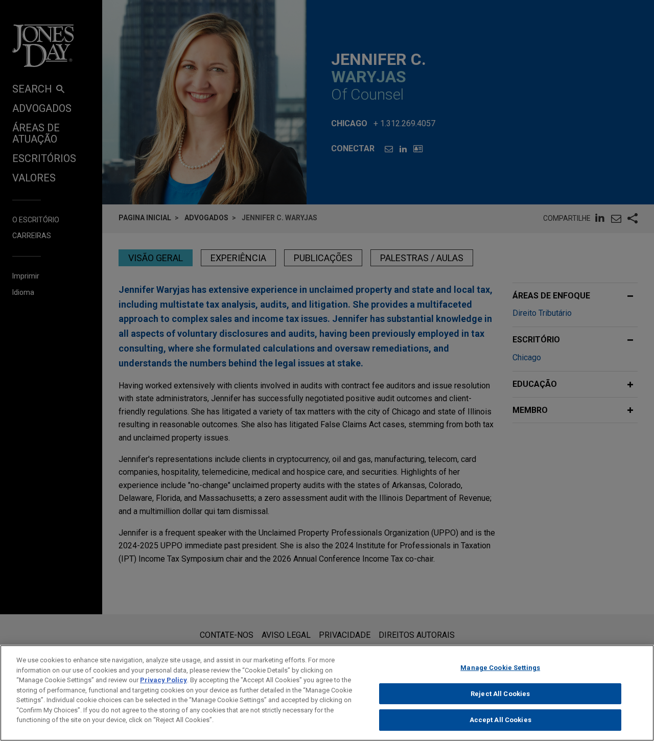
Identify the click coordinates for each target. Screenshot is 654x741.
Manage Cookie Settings (500, 667)
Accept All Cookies (500, 720)
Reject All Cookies (500, 694)
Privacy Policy (163, 680)
